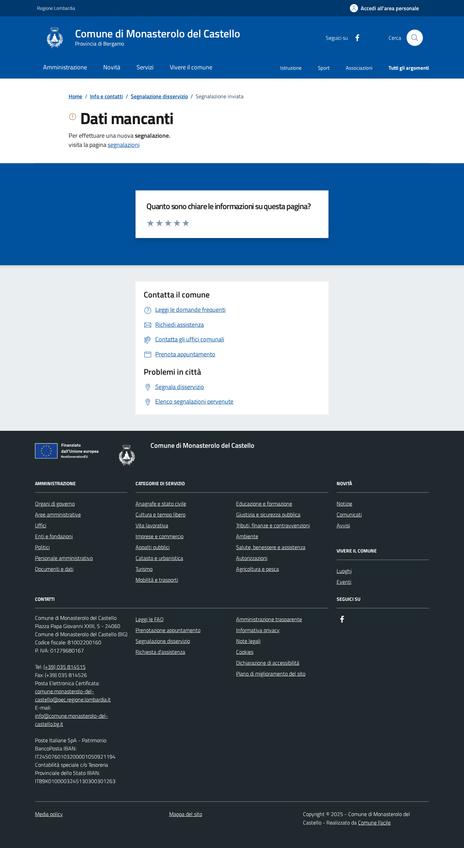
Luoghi (344, 571)
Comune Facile (374, 822)
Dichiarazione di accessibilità (267, 663)
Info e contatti (106, 96)
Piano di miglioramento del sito (270, 673)
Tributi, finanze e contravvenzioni (273, 525)
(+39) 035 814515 (64, 667)
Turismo (144, 569)
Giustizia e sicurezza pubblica (268, 514)
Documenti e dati (54, 569)
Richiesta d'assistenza (160, 652)
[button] (384, 8)
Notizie (344, 503)
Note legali (248, 641)
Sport (323, 68)
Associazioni (359, 68)
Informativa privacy (258, 630)
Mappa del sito (185, 814)
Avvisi (343, 525)
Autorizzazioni (251, 558)
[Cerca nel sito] (415, 38)
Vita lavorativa (152, 525)
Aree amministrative (58, 514)
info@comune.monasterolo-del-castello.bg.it (71, 720)
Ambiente (247, 536)
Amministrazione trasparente (269, 619)
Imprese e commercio (159, 536)
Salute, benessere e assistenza (270, 547)
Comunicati (349, 514)
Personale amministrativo (64, 558)
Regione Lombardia (56, 8)
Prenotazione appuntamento (168, 630)
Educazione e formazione (264, 503)
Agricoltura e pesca (257, 569)
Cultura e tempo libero (160, 514)
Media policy (49, 814)
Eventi (344, 582)
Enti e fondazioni (54, 536)
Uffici (40, 525)
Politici (42, 547)
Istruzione (291, 68)
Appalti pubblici (152, 547)
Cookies (244, 652)
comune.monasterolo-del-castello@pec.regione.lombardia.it (73, 695)
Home (75, 96)
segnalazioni (124, 144)
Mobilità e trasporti (157, 580)
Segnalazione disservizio (159, 96)
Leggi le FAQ (150, 619)
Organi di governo (55, 503)
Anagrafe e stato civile (161, 503)
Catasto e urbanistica (159, 558)
